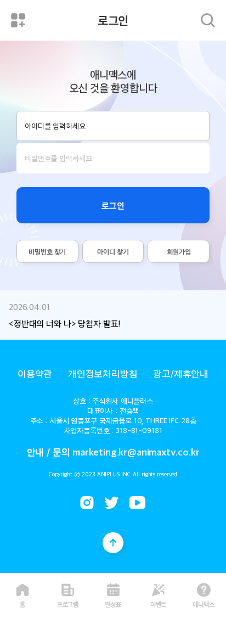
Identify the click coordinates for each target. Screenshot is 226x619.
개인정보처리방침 (103, 373)
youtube (137, 503)
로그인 (113, 205)
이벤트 (158, 603)
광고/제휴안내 (180, 373)
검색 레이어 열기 (208, 20)
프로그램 (68, 603)
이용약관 (35, 373)
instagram (87, 503)
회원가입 (178, 251)
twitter (111, 503)
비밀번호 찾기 (47, 251)
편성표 (113, 603)
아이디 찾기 (112, 251)
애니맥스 (203, 603)
